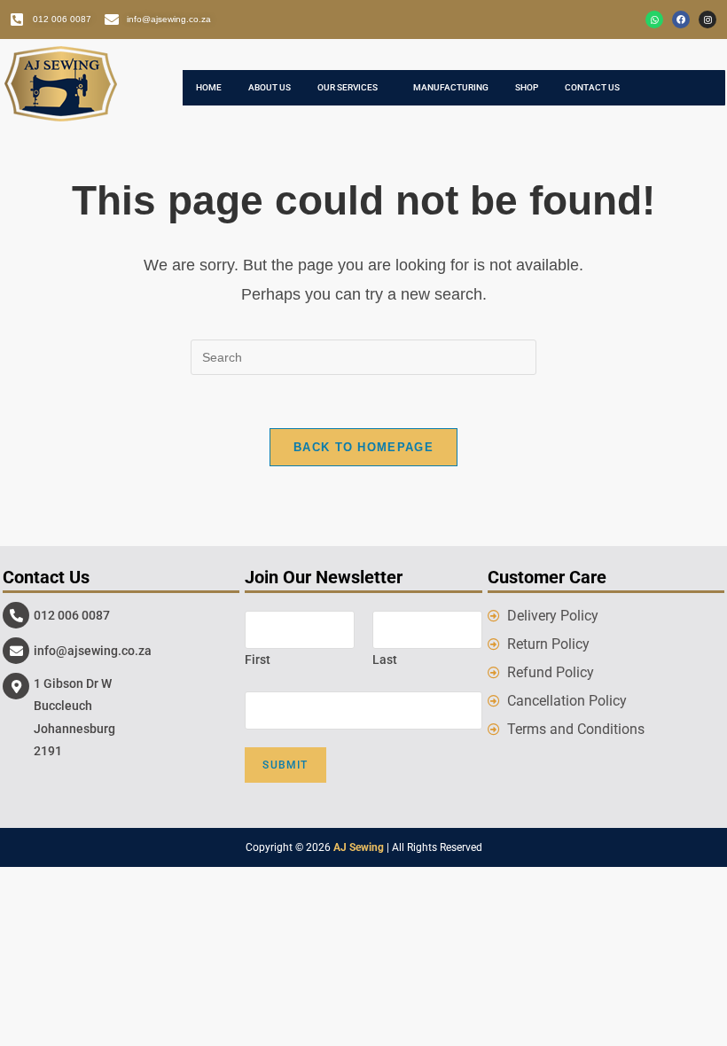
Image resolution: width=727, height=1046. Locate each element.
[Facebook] (681, 19)
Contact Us (592, 87)
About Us (269, 87)
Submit (285, 765)
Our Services (347, 87)
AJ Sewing (358, 847)
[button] (352, 87)
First (257, 659)
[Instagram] (707, 19)
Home (209, 87)
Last (384, 659)
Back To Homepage (363, 447)
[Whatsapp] (654, 19)
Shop (526, 87)
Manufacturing (451, 87)
